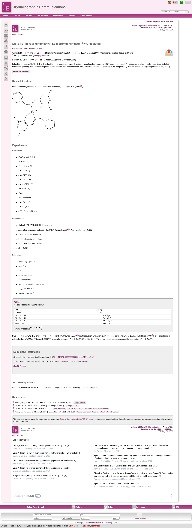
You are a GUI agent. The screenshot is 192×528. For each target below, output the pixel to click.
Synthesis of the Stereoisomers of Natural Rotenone (116, 483)
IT (182, 2)
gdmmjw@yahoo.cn (41, 56)
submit (72, 16)
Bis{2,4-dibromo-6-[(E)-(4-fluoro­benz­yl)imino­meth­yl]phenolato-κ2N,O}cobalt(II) (46, 453)
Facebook (140, 507)
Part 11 (144, 26)
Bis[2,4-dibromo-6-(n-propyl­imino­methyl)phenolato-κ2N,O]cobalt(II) (41, 468)
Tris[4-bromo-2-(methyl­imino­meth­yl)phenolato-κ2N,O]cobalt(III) (40, 475)
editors (29, 16)
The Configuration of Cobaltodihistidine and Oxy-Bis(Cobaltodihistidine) (124, 466)
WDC (188, 2)
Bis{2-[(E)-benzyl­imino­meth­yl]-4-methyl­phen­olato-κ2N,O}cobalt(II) (41, 445)
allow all (72, 526)
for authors (43, 16)
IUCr (175, 2)
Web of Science (59, 409)
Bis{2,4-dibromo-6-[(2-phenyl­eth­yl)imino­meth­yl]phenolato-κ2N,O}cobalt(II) (44, 460)
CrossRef (71, 409)
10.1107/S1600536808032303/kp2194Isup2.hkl (68, 362)
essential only (84, 526)
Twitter (111, 507)
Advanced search (140, 518)
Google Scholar (79, 402)
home (6, 16)
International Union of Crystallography (101, 523)
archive (17, 16)
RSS (177, 507)
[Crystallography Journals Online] (169, 2)
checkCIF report (19, 366)
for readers (58, 16)
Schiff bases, (55, 87)
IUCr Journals (89, 409)
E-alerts (78, 507)
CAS (79, 409)
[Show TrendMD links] (171, 495)
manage (96, 526)
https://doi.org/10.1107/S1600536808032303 (157, 28)
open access (86, 16)
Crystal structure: (20, 357)
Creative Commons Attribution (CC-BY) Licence (77, 419)
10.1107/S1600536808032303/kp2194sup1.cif (74, 357)
